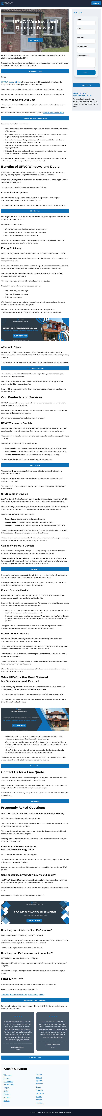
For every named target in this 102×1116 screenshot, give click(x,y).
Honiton (39, 1074)
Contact (96, 3)
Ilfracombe (39, 1103)
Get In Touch (86, 85)
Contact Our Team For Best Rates (35, 118)
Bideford (39, 1096)
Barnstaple (40, 1093)
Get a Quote (34, 40)
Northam (39, 1100)
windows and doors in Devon (53, 112)
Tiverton (39, 1077)
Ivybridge (39, 1080)
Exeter (6, 1091)
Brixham (6, 1100)
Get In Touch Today (35, 71)
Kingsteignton (22, 994)
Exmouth (13, 994)
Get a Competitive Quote (35, 368)
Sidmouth (7, 1097)
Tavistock (39, 1084)
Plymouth (39, 1090)
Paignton (7, 1094)
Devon (38, 1087)
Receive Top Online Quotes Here (35, 1000)
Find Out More (35, 211)
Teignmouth (5, 994)
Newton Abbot (33, 994)
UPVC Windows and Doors (11, 82)
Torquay (41, 994)
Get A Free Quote (35, 1057)
